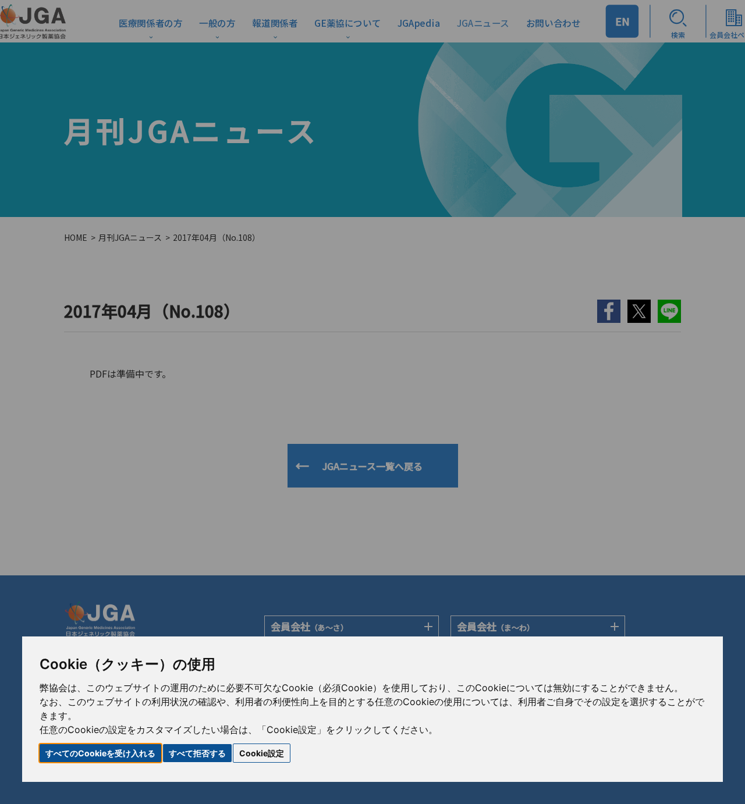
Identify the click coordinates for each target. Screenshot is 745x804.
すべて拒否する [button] (197, 753)
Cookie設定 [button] (261, 753)
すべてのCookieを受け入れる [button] (100, 753)
